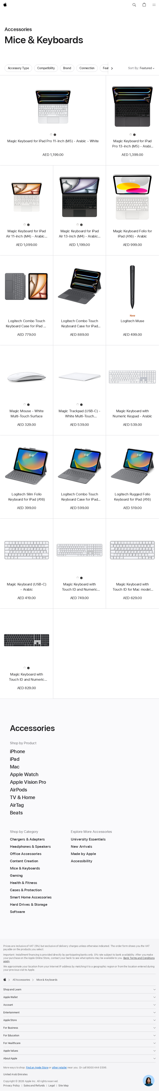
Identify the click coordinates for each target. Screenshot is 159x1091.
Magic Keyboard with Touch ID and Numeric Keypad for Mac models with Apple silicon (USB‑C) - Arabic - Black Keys (26, 677)
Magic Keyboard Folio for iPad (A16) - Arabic (132, 233)
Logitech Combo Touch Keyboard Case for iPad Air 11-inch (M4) (26, 324)
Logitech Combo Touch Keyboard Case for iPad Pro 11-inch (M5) (79, 324)
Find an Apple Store (37, 1067)
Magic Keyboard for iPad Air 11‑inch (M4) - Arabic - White (26, 234)
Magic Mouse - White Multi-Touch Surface (26, 413)
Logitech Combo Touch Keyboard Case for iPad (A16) (79, 497)
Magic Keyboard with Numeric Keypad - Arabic (132, 413)
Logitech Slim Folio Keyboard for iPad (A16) (26, 496)
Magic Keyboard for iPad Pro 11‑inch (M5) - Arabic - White (53, 141)
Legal (51, 1085)
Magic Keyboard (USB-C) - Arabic (26, 586)
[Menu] (154, 5)
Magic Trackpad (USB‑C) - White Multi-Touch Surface (79, 414)
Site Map (63, 1085)
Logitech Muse (132, 321)
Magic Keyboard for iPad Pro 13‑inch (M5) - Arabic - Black (132, 144)
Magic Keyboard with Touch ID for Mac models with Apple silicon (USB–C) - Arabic (132, 587)
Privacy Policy (11, 1085)
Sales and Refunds (34, 1085)
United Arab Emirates (15, 1074)
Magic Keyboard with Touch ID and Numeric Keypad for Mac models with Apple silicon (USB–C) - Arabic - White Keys (79, 587)
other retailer (59, 1067)
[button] (134, 5)
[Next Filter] (112, 68)
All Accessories (21, 979)
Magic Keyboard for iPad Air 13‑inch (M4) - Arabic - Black (79, 234)
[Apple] (4, 979)
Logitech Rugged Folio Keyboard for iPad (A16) (132, 496)
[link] (148, 1080)
